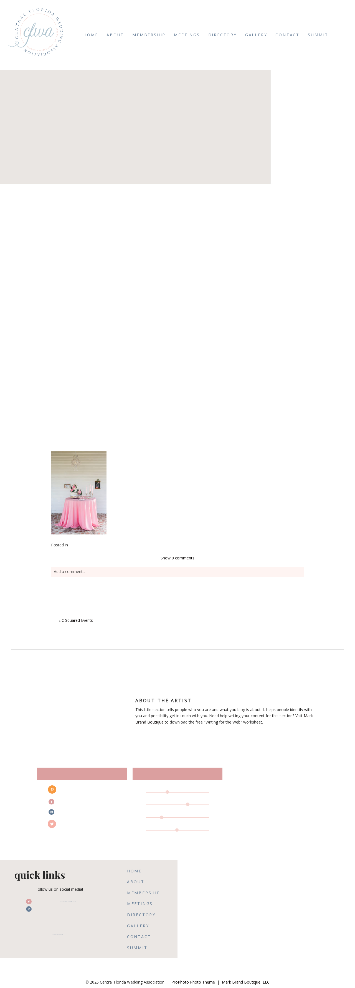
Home (90, 34)
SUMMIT (318, 34)
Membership (149, 34)
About (115, 34)
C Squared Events (77, 620)
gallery (256, 34)
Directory (222, 34)
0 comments (177, 558)
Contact (287, 34)
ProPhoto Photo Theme (193, 982)
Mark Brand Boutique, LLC (246, 982)
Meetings (187, 34)
